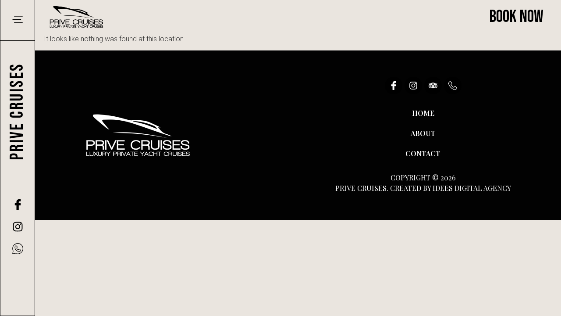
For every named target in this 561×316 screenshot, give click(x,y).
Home (423, 113)
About (423, 133)
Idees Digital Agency (472, 188)
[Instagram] (17, 226)
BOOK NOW (516, 17)
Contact (422, 153)
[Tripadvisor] (433, 85)
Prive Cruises (17, 111)
